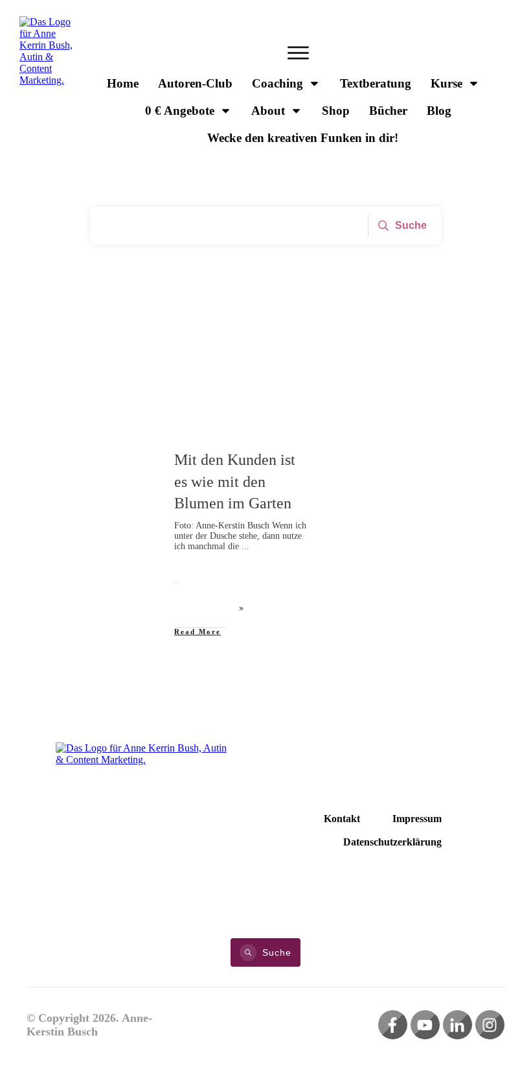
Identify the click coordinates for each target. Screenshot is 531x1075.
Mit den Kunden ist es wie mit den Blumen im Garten (234, 481)
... (245, 546)
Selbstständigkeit (121, 461)
